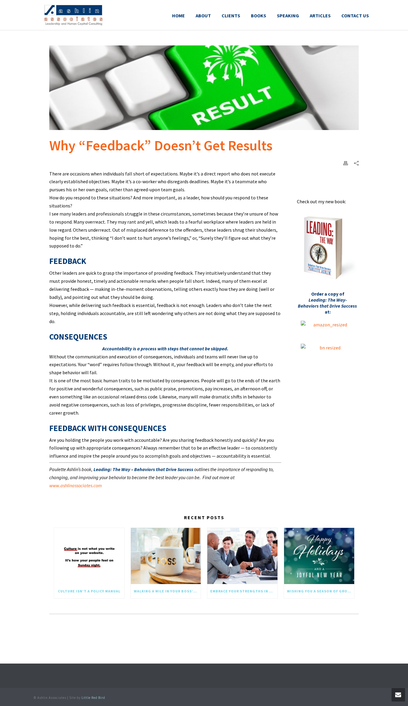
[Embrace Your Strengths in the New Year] (242, 556)
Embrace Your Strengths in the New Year (243, 591)
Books (258, 16)
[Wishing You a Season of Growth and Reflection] (319, 556)
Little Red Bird (93, 698)
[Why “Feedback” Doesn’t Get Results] (204, 87)
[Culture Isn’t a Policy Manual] (89, 556)
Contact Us (355, 16)
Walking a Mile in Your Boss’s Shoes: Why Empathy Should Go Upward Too (167, 591)
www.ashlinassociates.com (75, 485)
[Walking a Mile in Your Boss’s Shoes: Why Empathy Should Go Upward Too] (166, 556)
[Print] (345, 163)
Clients (231, 16)
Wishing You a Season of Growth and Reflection (320, 591)
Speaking (288, 16)
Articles (320, 16)
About (203, 16)
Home (178, 16)
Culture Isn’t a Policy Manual (89, 591)
